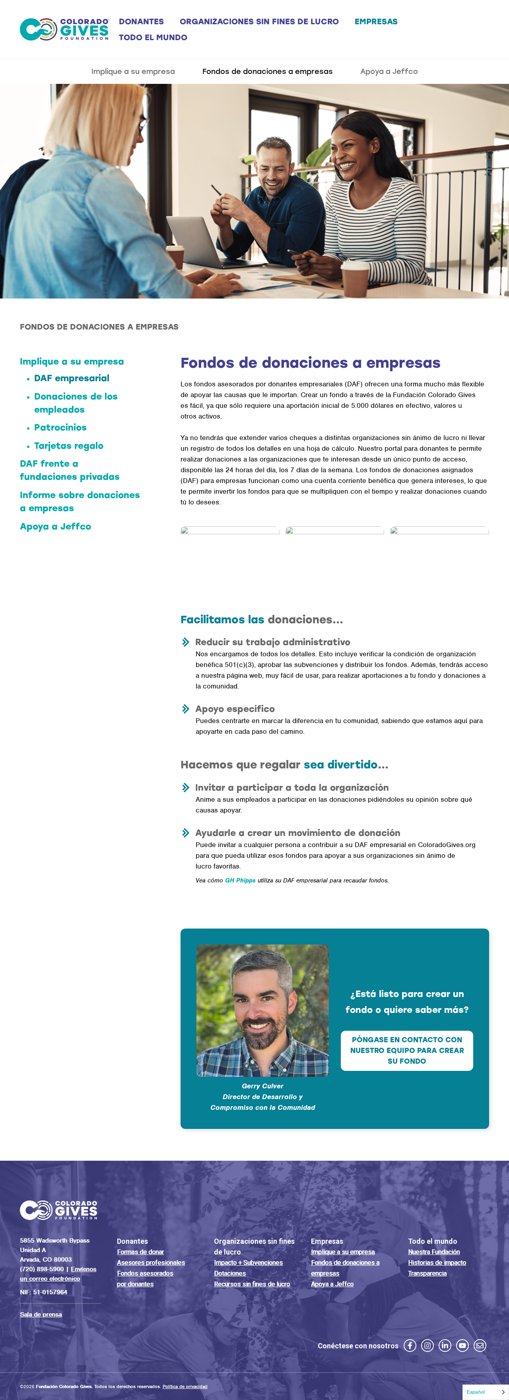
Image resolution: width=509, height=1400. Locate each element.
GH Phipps (240, 880)
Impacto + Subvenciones (248, 1262)
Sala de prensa (41, 1315)
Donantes (141, 21)
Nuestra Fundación (434, 1252)
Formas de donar (140, 1252)
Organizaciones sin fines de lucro (259, 21)
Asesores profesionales (151, 1262)
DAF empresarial (71, 378)
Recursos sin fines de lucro (252, 1284)
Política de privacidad (185, 1386)
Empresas (376, 21)
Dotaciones (230, 1273)
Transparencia (427, 1273)
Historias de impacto (437, 1262)
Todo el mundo (153, 37)
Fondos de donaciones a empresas (267, 71)
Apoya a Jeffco (389, 71)
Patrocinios (60, 427)
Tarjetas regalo (68, 445)
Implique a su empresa (133, 71)
